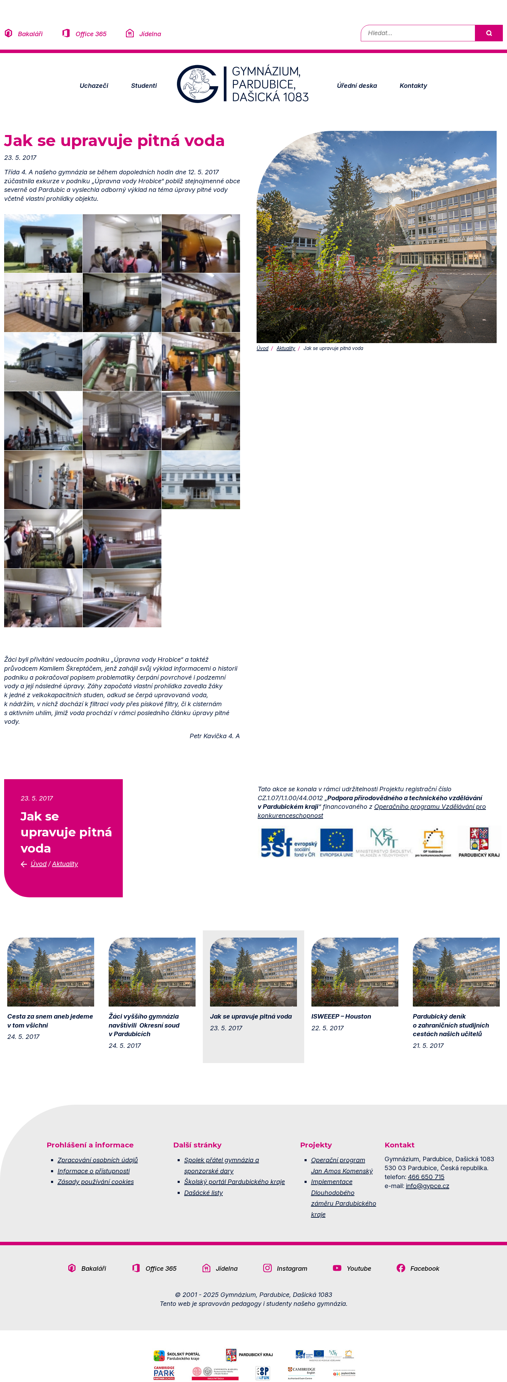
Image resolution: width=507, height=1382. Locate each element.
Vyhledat (489, 33)
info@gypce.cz (427, 1185)
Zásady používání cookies (96, 1181)
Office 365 (91, 34)
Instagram (292, 1268)
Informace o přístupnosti (94, 1171)
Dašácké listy (203, 1192)
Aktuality (286, 348)
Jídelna (150, 34)
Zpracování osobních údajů (98, 1160)
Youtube (359, 1268)
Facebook (424, 1268)
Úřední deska (357, 85)
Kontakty (413, 85)
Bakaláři (30, 34)
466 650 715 (426, 1176)
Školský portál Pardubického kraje (234, 1181)
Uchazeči (94, 85)
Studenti (144, 85)
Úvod (262, 348)
